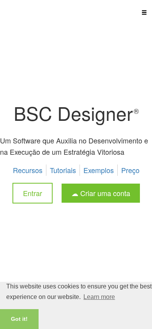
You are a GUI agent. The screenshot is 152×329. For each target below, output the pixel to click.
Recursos (27, 170)
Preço (130, 170)
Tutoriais (63, 170)
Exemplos (98, 170)
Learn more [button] (99, 297)
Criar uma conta (104, 193)
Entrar (32, 193)
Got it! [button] (19, 319)
